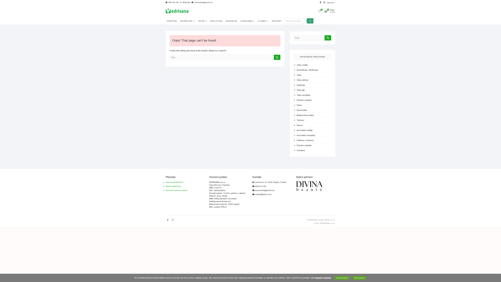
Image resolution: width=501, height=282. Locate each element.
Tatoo (201, 21)
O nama (262, 21)
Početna (172, 21)
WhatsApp (186, 2)
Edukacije (231, 21)
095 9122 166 (173, 2)
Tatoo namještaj (303, 95)
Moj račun (330, 2)
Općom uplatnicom (173, 186)
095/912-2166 (260, 186)
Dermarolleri (302, 110)
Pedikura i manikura (305, 140)
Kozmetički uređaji (304, 130)
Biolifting (216, 21)
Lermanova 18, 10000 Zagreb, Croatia (270, 182)
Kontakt (277, 21)
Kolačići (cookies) (323, 277)
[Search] (310, 21)
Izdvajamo (247, 21)
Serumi (300, 125)
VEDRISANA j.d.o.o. (327, 223)
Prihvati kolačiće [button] (359, 278)
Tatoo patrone (302, 79)
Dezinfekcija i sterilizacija (307, 69)
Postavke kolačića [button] (342, 278)
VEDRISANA (312, 220)
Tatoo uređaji (302, 64)
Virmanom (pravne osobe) (176, 190)
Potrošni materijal (304, 100)
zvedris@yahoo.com (263, 194)
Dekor (299, 105)
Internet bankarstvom (174, 182)
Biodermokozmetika (305, 115)
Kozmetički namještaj (306, 135)
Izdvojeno (301, 150)
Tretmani (300, 120)
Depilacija (301, 85)
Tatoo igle (301, 90)
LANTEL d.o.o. (329, 220)
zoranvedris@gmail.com (203, 2)
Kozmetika (186, 21)
